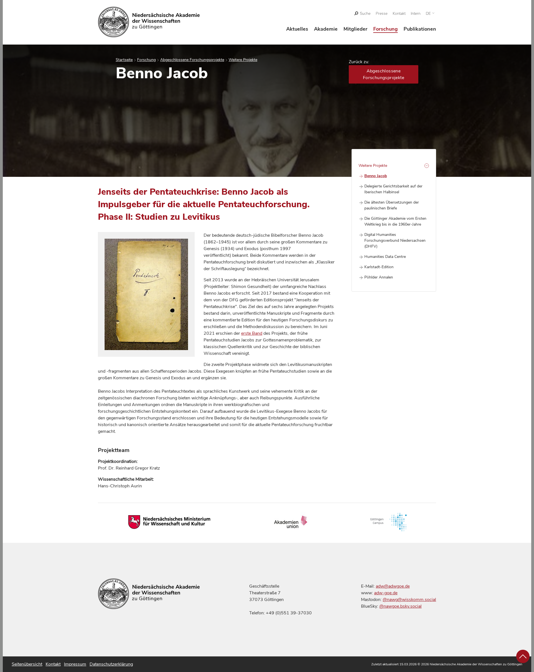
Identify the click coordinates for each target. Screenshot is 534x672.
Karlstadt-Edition (379, 267)
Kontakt (399, 13)
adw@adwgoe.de (393, 586)
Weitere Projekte (243, 59)
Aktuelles (297, 29)
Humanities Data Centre (385, 256)
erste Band (251, 333)
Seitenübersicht (27, 664)
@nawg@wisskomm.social (409, 600)
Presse (381, 13)
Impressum (75, 664)
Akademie (326, 29)
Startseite (124, 59)
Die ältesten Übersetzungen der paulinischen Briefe (391, 205)
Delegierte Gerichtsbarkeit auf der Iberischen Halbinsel (393, 189)
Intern (416, 13)
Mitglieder (355, 29)
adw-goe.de (385, 593)
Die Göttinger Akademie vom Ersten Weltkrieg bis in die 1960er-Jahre (395, 221)
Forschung (385, 29)
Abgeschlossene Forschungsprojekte (192, 59)
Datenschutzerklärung (111, 664)
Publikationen (420, 29)
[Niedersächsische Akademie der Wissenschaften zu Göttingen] (149, 22)
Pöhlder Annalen (378, 277)
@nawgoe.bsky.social (400, 606)
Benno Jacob (375, 176)
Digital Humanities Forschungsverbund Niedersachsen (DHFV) (395, 240)
